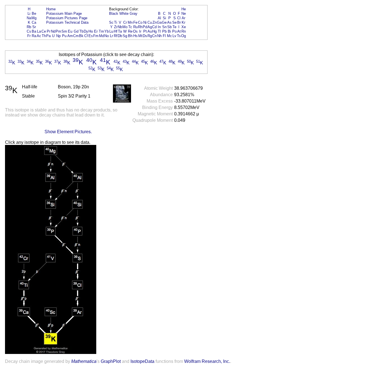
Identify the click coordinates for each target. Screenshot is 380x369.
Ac (39, 36)
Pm (58, 31)
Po (174, 31)
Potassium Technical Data (67, 22)
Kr (183, 22)
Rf (115, 36)
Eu (70, 31)
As (169, 22)
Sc (111, 22)
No (106, 36)
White (124, 13)
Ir (140, 31)
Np (58, 36)
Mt (140, 36)
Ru (135, 27)
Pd (145, 27)
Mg (33, 18)
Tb (81, 31)
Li (29, 13)
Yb (106, 31)
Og (183, 36)
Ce (43, 31)
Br (179, 22)
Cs (29, 31)
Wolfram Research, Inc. (207, 361)
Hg (154, 31)
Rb (29, 27)
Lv (174, 36)
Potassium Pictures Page (66, 18)
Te (174, 27)
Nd (53, 31)
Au (149, 31)
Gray (133, 13)
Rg (149, 36)
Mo (124, 27)
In (159, 27)
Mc (169, 36)
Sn (164, 27)
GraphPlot (111, 361)
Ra (34, 36)
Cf (86, 36)
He (183, 9)
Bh (130, 36)
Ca (34, 22)
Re (130, 31)
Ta (120, 31)
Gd (76, 31)
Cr (125, 22)
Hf (115, 31)
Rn (183, 31)
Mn (130, 22)
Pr (48, 31)
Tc (130, 27)
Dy (86, 31)
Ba (34, 31)
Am (70, 36)
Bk (81, 36)
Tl (159, 31)
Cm (76, 36)
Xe (183, 27)
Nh (159, 36)
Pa (48, 36)
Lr (111, 36)
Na (29, 18)
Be (34, 13)
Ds (145, 36)
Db (120, 36)
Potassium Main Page (64, 13)
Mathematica (84, 361)
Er (96, 31)
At (179, 31)
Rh (140, 27)
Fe (135, 22)
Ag (149, 27)
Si (164, 18)
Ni (145, 22)
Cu (149, 22)
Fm (95, 36)
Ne (183, 13)
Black (113, 13)
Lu (111, 31)
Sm (64, 31)
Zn (154, 22)
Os (135, 31)
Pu (64, 36)
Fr (29, 36)
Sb (169, 27)
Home (51, 9)
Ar (183, 18)
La (39, 31)
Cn (154, 36)
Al (159, 18)
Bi (169, 31)
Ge (164, 22)
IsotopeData (142, 361)
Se (174, 22)
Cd (154, 27)
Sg (125, 36)
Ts (179, 36)
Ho (90, 31)
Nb (120, 27)
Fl (164, 36)
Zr (115, 27)
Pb (164, 31)
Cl (179, 18)
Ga (159, 22)
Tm (101, 31)
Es (90, 36)
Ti (115, 22)
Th (44, 36)
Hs (135, 36)
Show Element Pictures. (68, 131)
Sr (34, 27)
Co (140, 22)
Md (101, 36)
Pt (145, 31)
